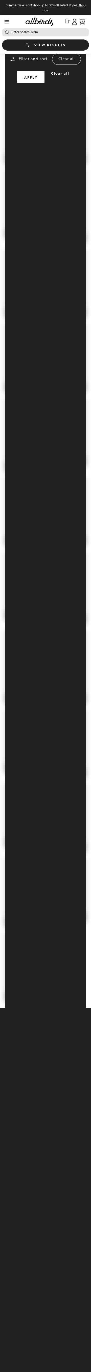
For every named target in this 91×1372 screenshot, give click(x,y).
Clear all (66, 59)
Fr (67, 22)
